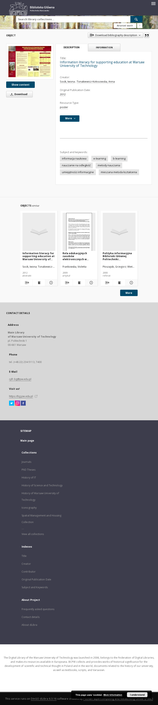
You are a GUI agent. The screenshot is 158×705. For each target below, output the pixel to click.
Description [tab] (71, 47)
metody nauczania (109, 165)
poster (64, 107)
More (128, 293)
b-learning (119, 158)
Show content (20, 84)
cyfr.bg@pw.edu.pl (20, 379)
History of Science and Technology (42, 485)
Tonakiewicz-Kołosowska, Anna (96, 81)
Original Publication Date (36, 579)
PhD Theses (28, 469)
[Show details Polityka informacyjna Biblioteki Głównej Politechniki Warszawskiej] (131, 282)
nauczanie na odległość (76, 165)
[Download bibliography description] (26, 282)
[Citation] (146, 35)
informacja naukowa (74, 158)
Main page (27, 440)
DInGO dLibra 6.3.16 (44, 698)
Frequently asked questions (38, 609)
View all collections (33, 534)
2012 (63, 94)
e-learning (99, 158)
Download (20, 94)
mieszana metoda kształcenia (119, 172)
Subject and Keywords (35, 587)
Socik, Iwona (67, 81)
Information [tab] (104, 47)
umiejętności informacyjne (78, 172)
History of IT (29, 477)
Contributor (29, 571)
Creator (26, 564)
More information (112, 694)
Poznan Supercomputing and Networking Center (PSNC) (118, 698)
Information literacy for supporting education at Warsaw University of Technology (38, 256)
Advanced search (125, 25)
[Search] (136, 19)
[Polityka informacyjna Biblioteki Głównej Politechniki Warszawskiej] (119, 232)
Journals (26, 462)
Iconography (29, 507)
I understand (137, 695)
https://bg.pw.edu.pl (21, 396)
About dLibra (29, 625)
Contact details (31, 617)
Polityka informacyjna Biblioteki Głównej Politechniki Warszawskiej (117, 256)
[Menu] (153, 3)
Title (24, 556)
